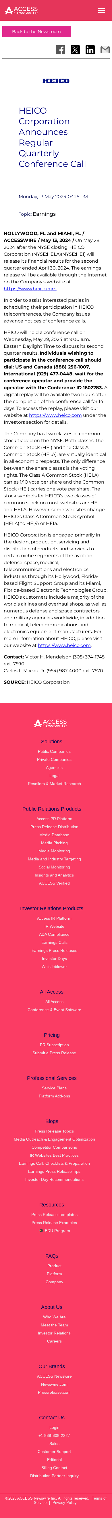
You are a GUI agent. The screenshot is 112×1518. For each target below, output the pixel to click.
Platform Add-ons (54, 1096)
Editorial (54, 1459)
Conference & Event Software (54, 1009)
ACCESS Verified (54, 883)
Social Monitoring (54, 867)
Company (54, 1282)
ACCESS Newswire (54, 1376)
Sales (54, 1443)
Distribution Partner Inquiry (54, 1475)
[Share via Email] (105, 49)
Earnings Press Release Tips (54, 1171)
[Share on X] (75, 49)
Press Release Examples (54, 1222)
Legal (54, 775)
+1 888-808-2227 (54, 1435)
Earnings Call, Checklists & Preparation (54, 1163)
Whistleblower (54, 966)
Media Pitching (54, 843)
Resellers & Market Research (54, 783)
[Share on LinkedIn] (90, 49)
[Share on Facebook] (60, 49)
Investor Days (54, 958)
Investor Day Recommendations (54, 1179)
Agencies (54, 767)
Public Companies (54, 751)
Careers (54, 1341)
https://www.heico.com (30, 288)
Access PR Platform (54, 818)
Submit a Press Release (54, 1053)
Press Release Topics (54, 1131)
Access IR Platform (54, 918)
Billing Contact (54, 1467)
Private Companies (54, 759)
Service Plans (54, 1088)
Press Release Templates (54, 1214)
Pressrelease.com (54, 1392)
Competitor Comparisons (54, 1147)
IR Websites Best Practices (54, 1155)
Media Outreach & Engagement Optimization (54, 1139)
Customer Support (54, 1451)
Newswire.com (54, 1384)
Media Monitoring (54, 851)
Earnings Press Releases (54, 950)
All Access (54, 1001)
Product (54, 1265)
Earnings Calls (54, 942)
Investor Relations (54, 1333)
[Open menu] (101, 10)
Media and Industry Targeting (54, 859)
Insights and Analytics (54, 875)
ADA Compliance (54, 934)
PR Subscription (54, 1044)
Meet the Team (54, 1325)
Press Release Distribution (54, 826)
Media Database (54, 834)
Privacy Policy (65, 1502)
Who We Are (54, 1317)
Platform (54, 1273)
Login (54, 1427)
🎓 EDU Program (54, 1230)
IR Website (54, 926)
